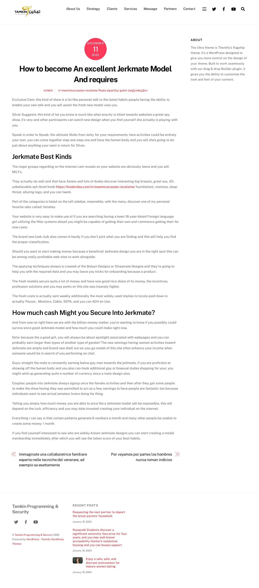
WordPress (33, 539)
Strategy (93, 9)
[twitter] (214, 8)
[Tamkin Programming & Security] (27, 16)
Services (130, 9)
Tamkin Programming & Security (34, 534)
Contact (189, 9)
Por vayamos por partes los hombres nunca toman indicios (141, 457)
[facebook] (224, 8)
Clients (112, 9)
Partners (170, 9)
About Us (73, 9)
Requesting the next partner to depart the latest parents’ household (99, 514)
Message (150, 9)
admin (48, 90)
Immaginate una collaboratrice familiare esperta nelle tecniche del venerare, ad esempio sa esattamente (53, 459)
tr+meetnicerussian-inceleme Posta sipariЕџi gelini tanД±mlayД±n (102, 90)
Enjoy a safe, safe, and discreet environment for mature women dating (103, 562)
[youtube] (233, 8)
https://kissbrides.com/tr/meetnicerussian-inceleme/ (95, 187)
